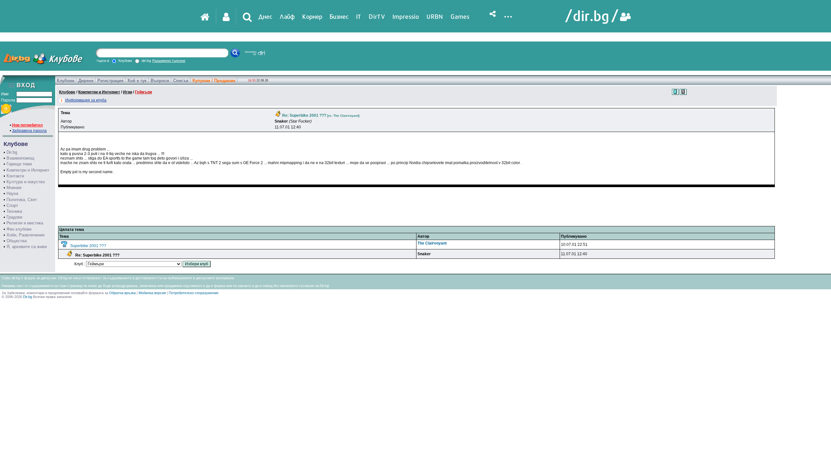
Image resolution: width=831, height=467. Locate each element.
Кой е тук (137, 80)
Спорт (12, 205)
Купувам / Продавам (213, 80)
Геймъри (143, 92)
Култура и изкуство (25, 181)
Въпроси (160, 80)
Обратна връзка (122, 293)
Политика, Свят (21, 199)
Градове (14, 217)
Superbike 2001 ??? (88, 246)
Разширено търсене (168, 61)
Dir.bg (11, 152)
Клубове (65, 80)
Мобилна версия (152, 293)
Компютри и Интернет (27, 170)
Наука (12, 193)
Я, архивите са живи (26, 246)
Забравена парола (29, 130)
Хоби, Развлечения (25, 235)
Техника (14, 211)
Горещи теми (19, 164)
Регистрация (110, 80)
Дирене (85, 80)
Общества (16, 240)
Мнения (13, 187)
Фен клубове (18, 229)
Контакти (15, 176)
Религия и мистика (24, 223)
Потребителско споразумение (193, 293)
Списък (181, 80)
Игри (127, 92)
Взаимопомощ (20, 158)
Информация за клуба (85, 100)
